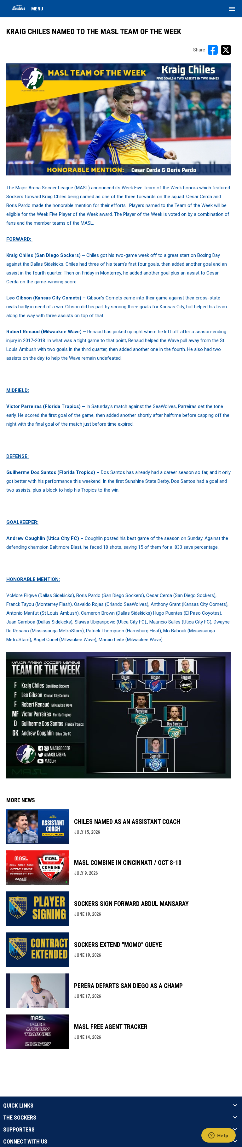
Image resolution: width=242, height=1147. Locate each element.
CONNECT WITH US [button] (25, 1141)
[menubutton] (232, 9)
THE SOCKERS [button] (19, 1117)
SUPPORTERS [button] (19, 1129)
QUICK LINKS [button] (18, 1106)
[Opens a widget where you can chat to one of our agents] (218, 1136)
